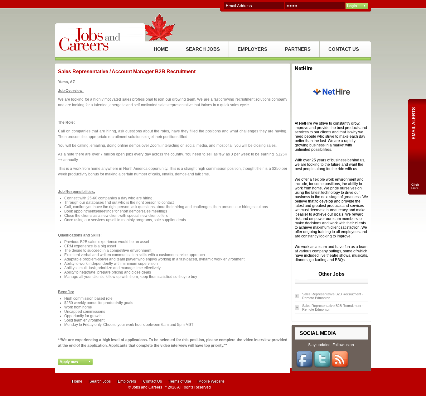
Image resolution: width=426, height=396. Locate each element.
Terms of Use (180, 381)
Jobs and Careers (147, 387)
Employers (127, 381)
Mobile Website (211, 381)
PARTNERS (298, 49)
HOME (161, 49)
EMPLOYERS (252, 49)
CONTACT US (343, 49)
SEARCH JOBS (203, 49)
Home (77, 381)
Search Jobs (100, 381)
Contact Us (152, 381)
